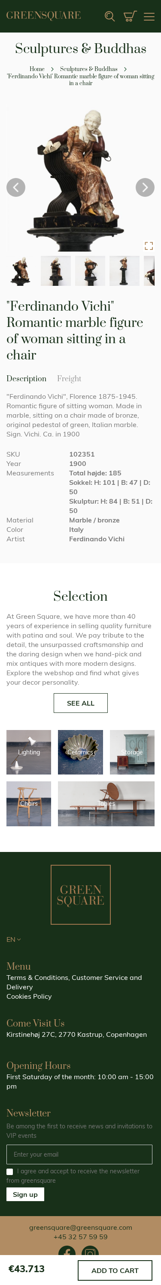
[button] (149, 246)
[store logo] (43, 16)
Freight (69, 379)
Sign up (25, 1194)
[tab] (69, 383)
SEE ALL (80, 703)
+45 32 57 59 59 (81, 1236)
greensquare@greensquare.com (80, 1227)
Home (37, 69)
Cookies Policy (29, 996)
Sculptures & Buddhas (89, 69)
